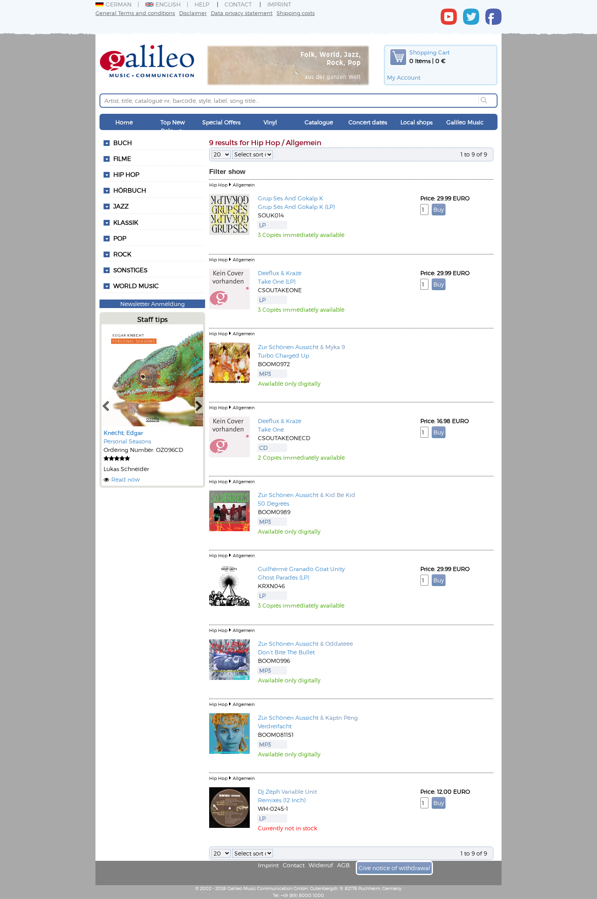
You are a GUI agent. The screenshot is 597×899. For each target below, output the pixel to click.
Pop (119, 238)
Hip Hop (126, 174)
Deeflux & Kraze (279, 272)
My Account (403, 77)
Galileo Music (465, 122)
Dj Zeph (269, 791)
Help (202, 4)
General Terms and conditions (135, 13)
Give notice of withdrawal (394, 867)
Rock (122, 254)
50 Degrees (273, 503)
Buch (122, 142)
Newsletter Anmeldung (152, 303)
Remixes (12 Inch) (281, 800)
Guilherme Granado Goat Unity (301, 568)
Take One (271, 429)
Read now (125, 479)
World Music (136, 285)
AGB (343, 865)
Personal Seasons (127, 441)
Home (124, 122)
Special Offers (221, 122)
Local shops (416, 122)
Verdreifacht (275, 726)
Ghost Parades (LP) (283, 577)
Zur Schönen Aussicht (288, 346)
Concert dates (367, 122)
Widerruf (321, 865)
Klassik (125, 222)
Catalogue (319, 122)
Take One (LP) (276, 281)
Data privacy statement (242, 13)
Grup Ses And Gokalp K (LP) (296, 206)
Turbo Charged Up (283, 355)
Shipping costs (296, 13)
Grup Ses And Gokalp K (290, 198)
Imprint (279, 4)
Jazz (121, 206)
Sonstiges (130, 270)
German (119, 4)
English (168, 4)
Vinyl (270, 122)
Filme (122, 158)
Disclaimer (193, 13)
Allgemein (244, 184)
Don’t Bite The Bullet (286, 652)
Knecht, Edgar (123, 432)
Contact (238, 4)
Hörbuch (129, 190)
